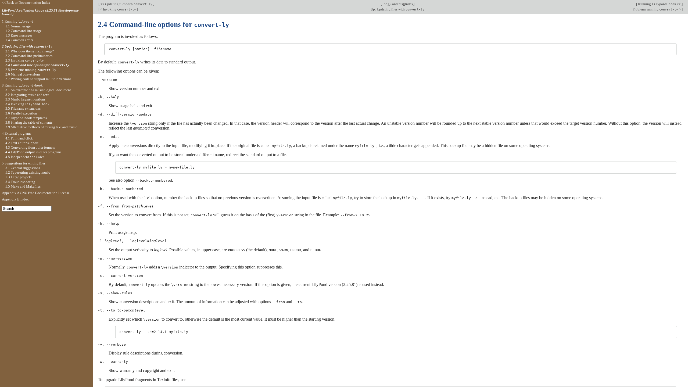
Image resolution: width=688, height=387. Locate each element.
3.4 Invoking (27, 104)
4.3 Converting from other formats (30, 147)
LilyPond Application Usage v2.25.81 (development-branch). (40, 12)
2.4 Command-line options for (37, 65)
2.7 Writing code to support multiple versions (38, 79)
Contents (396, 4)
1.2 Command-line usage (23, 31)
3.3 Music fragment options (25, 99)
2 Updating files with (27, 46)
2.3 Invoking (24, 60)
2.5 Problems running (30, 70)
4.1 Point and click (19, 138)
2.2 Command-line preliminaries (28, 56)
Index (409, 4)
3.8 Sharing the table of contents (28, 122)
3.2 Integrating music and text (27, 95)
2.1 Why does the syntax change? (29, 51)
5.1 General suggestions (22, 168)
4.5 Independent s (24, 157)
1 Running (17, 21)
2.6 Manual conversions (22, 74)
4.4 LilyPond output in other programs (33, 152)
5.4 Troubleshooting (20, 182)
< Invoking (117, 9)
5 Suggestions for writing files (23, 163)
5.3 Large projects (18, 177)
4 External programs (16, 133)
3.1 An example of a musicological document (38, 90)
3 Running (22, 85)
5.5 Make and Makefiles (23, 186)
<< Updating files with (125, 4)
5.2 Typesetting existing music (27, 172)
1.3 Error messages (18, 35)
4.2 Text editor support (21, 143)
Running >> (659, 4)
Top (385, 4)
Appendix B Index (15, 199)
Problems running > (657, 9)
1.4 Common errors (19, 40)
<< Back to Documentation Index (26, 3)
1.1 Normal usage (18, 26)
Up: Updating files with (397, 9)
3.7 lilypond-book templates (26, 118)
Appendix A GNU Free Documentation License (36, 193)
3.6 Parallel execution (21, 113)
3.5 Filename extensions (23, 108)
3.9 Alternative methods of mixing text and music (41, 127)
